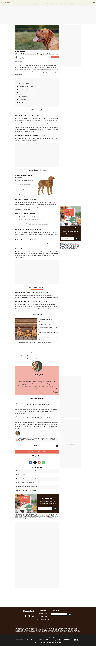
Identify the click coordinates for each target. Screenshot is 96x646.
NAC (40, 3)
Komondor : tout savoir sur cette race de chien (26, 490)
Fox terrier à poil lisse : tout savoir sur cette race (27, 474)
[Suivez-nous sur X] (29, 616)
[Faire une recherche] (94, 3)
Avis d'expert (22, 99)
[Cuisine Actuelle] (29, 640)
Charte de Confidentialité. (72, 252)
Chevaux (45, 3)
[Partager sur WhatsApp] (58, 57)
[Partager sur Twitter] (54, 57)
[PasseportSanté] (76, 640)
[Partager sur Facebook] (52, 57)
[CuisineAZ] (19, 640)
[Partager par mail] (56, 57)
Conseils (66, 3)
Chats (35, 3)
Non (41, 456)
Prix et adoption (23, 96)
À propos (43, 610)
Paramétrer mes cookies (43, 622)
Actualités (73, 3)
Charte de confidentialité (43, 619)
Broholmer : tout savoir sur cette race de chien (26, 470)
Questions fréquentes (24, 103)
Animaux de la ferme (56, 3)
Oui (35, 456)
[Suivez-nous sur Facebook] (25, 616)
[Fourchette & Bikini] (38, 640)
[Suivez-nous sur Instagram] (33, 616)
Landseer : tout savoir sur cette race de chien (26, 486)
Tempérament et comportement (27, 90)
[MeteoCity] (67, 640)
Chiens (29, 3)
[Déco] (57, 640)
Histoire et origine (24, 83)
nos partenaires (47, 515)
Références (37, 446)
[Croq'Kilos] (48, 640)
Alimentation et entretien (26, 93)
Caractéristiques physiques (26, 86)
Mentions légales (42, 616)
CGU (43, 625)
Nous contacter (43, 613)
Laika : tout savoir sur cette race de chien (25, 482)
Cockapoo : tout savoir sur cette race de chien (26, 478)
